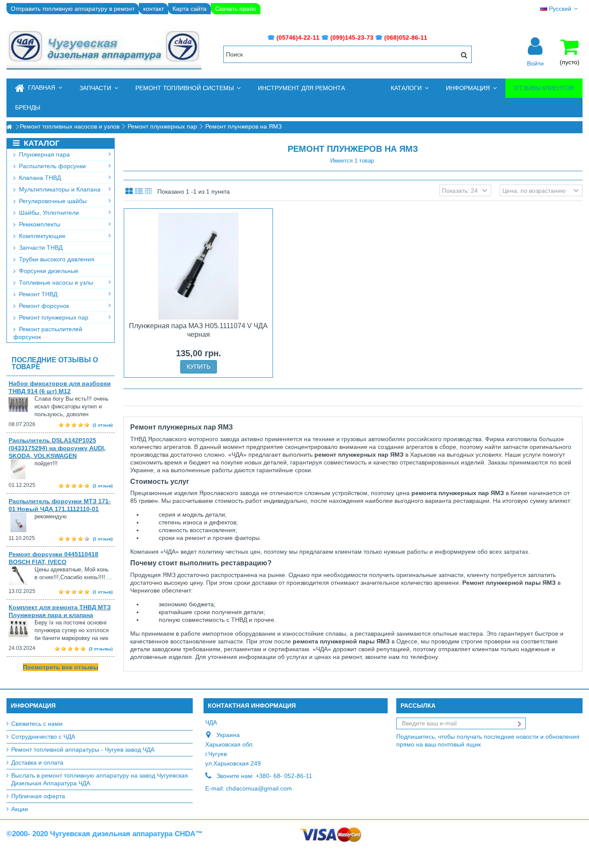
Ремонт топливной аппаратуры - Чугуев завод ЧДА (82, 749)
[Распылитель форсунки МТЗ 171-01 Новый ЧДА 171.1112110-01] (21, 522)
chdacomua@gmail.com (259, 788)
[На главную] (9, 127)
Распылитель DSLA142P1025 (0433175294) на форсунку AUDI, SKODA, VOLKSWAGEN (57, 448)
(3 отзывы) (101, 648)
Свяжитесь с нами (37, 723)
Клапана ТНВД (39, 177)
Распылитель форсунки (51, 166)
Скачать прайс (235, 8)
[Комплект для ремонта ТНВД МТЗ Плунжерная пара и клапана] (21, 628)
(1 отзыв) (103, 425)
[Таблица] (148, 191)
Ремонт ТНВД (37, 294)
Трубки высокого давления (55, 259)
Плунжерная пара (43, 154)
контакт (153, 8)
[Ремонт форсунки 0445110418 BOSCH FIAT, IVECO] (21, 575)
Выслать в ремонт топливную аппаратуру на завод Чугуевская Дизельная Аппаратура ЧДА (99, 779)
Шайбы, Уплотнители (48, 212)
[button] (99, 88)
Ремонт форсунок (43, 305)
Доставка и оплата (37, 762)
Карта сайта (189, 8)
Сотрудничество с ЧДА (43, 736)
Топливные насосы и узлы (55, 282)
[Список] (139, 191)
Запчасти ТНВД (40, 247)
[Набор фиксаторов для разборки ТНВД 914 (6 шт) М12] (21, 404)
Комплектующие (41, 235)
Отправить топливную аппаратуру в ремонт (73, 8)
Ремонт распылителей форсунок (47, 333)
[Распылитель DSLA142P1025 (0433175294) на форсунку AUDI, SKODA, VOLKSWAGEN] (21, 469)
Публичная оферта (38, 796)
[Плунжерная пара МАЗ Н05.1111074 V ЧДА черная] (198, 266)
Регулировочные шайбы (52, 201)
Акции (19, 809)
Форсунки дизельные (47, 270)
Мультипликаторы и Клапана (58, 189)
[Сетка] (129, 191)
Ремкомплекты (38, 224)
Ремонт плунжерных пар (52, 317)
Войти (535, 63)
